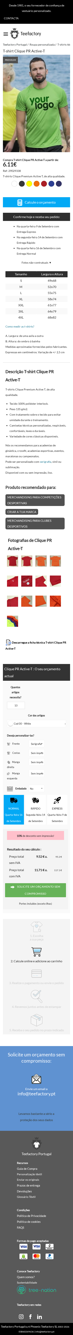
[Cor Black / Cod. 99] (22, 184)
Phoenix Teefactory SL (44, 1326)
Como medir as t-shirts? (19, 326)
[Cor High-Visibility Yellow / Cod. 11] (29, 184)
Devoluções (24, 1191)
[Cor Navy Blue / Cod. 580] (59, 184)
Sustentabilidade (27, 1282)
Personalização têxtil (29, 1174)
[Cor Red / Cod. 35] (44, 184)
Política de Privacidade (31, 1216)
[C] (21, 1316)
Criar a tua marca (21, 512)
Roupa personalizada (42, 44)
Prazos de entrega (28, 1185)
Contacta (11, 18)
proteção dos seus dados (36, 1120)
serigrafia (45, 461)
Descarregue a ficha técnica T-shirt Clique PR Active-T (35, 645)
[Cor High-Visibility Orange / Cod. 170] (37, 184)
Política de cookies (29, 1221)
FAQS (20, 1227)
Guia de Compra (27, 1168)
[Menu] (6, 33)
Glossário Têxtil (26, 1196)
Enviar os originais (28, 1179)
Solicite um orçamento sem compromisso (38, 890)
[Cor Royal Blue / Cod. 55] (51, 184)
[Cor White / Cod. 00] (14, 184)
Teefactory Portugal (15, 44)
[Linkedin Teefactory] (39, 1316)
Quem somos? (26, 1277)
